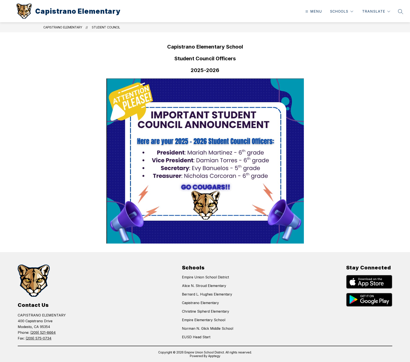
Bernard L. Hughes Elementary (207, 294)
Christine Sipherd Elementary (205, 311)
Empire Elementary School (203, 320)
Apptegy (214, 356)
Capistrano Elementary (62, 27)
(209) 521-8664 (43, 332)
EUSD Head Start (196, 337)
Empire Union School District (205, 277)
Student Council (106, 27)
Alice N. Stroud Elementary (204, 286)
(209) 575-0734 (38, 338)
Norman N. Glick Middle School (207, 328)
